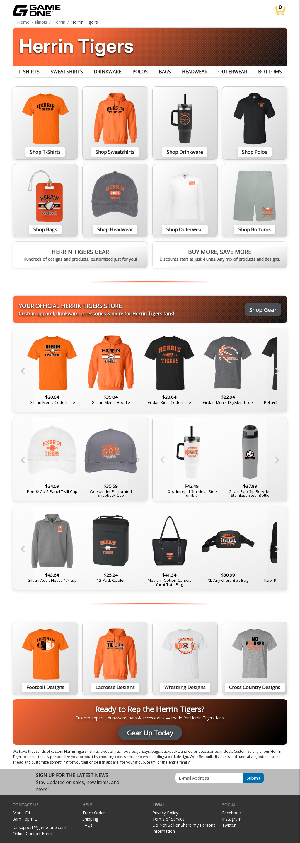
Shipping (90, 819)
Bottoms (270, 71)
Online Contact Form (32, 833)
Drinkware (107, 71)
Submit (253, 778)
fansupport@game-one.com (39, 827)
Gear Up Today (150, 732)
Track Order (93, 813)
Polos (140, 71)
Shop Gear (263, 309)
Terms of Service (168, 819)
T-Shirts (29, 71)
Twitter (229, 825)
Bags (165, 71)
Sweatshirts (67, 71)
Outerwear (232, 71)
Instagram (231, 819)
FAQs (87, 825)
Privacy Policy (165, 813)
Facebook (231, 813)
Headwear (194, 71)
